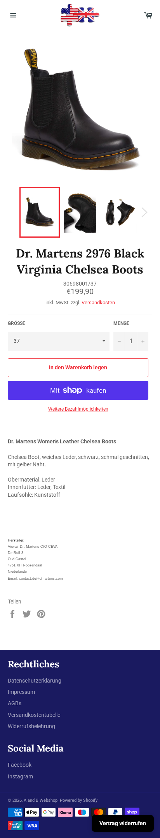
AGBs (14, 703)
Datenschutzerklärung (34, 680)
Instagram (20, 776)
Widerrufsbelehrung (31, 726)
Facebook (19, 765)
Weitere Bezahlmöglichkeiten (78, 409)
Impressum (21, 692)
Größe (16, 323)
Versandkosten (98, 302)
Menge (121, 323)
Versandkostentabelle (34, 715)
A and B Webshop (40, 800)
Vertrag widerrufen (122, 823)
